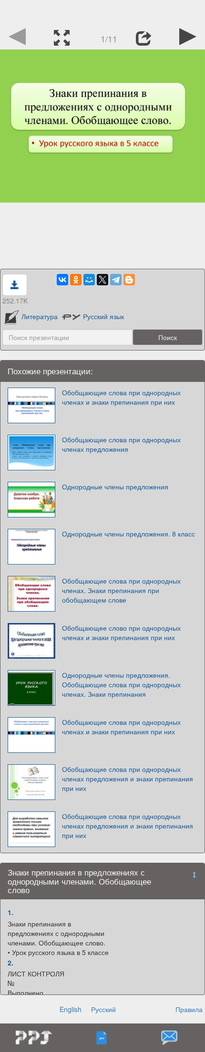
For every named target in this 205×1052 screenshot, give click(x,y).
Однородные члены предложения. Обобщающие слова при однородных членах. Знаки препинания (121, 684)
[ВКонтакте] (62, 279)
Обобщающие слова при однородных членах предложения (121, 444)
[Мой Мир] (89, 279)
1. (10, 912)
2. (10, 962)
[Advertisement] (102, 12)
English (71, 1009)
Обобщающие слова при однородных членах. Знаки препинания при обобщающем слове (121, 590)
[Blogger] (129, 279)
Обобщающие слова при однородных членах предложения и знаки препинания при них (127, 778)
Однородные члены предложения (115, 486)
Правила (189, 1009)
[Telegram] (116, 279)
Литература (39, 316)
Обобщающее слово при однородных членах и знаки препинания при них (121, 632)
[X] (102, 279)
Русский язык (103, 316)
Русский (103, 1009)
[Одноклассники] (76, 279)
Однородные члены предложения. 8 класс (128, 533)
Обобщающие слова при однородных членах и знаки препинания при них (121, 397)
